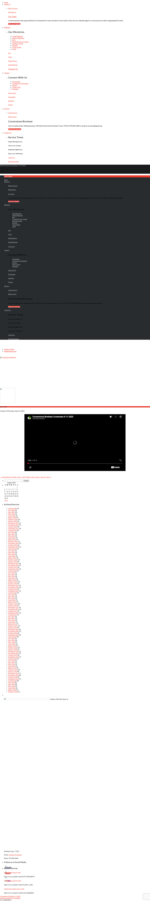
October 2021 (12, 611)
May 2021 (11, 620)
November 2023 (13, 565)
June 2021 (11, 618)
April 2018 (11, 688)
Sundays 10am (9, 349)
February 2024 (13, 560)
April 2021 (11, 622)
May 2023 (11, 576)
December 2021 (13, 607)
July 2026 (11, 510)
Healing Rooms (12, 61)
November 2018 (13, 675)
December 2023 (13, 563)
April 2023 (11, 578)
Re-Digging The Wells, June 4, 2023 (13, 477)
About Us (7, 4)
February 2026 (13, 519)
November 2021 (13, 609)
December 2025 (13, 523)
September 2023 (13, 569)
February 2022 (13, 604)
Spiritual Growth (17, 44)
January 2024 (12, 561)
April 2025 (11, 538)
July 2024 (11, 550)
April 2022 (11, 600)
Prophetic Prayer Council (20, 42)
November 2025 (13, 525)
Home (6, 2)
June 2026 (11, 512)
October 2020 (12, 633)
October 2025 (12, 527)
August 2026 (12, 508)
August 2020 (12, 637)
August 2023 (12, 571)
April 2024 (11, 556)
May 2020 (11, 642)
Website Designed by (10, 898)
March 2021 (12, 624)
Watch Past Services (14, 129)
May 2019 (11, 664)
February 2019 (13, 670)
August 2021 (12, 615)
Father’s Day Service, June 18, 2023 (39, 477)
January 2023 (12, 583)
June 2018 (11, 684)
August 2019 (12, 659)
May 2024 (11, 554)
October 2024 (12, 545)
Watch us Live (12, 117)
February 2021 (13, 626)
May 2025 (11, 536)
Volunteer (15, 89)
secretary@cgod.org (15, 855)
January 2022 (12, 605)
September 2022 (13, 591)
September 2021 (13, 613)
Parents (14, 85)
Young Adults (16, 47)
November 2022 (13, 587)
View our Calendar (14, 24)
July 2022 (11, 594)
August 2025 (12, 530)
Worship (15, 45)
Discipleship (16, 82)
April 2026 (11, 516)
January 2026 (12, 521)
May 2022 (11, 598)
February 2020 (13, 648)
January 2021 (12, 627)
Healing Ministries (18, 38)
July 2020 (11, 638)
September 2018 (13, 679)
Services (6, 109)
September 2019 (13, 657)
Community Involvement (20, 83)
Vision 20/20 (16, 87)
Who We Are (12, 12)
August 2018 (12, 681)
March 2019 (12, 668)
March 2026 (12, 517)
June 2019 (11, 662)
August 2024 (12, 549)
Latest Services (12, 113)
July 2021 (11, 616)
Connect (6, 73)
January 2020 (12, 649)
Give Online (8, 176)
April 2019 (11, 666)
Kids (13, 40)
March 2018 (12, 690)
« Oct (6, 500)
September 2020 (13, 635)
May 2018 (11, 686)
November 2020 (13, 631)
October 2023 (12, 567)
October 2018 (12, 677)
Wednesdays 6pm (10, 351)
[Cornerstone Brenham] (8, 357)
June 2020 (11, 640)
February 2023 (13, 582)
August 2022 (12, 593)
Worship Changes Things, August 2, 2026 (14, 888)
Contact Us (13, 69)
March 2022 (12, 602)
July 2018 (11, 682)
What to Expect (13, 8)
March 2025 (12, 539)
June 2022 (11, 596)
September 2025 (13, 528)
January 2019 (12, 671)
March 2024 (12, 558)
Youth (14, 49)
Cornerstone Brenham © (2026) (10, 896)
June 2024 (11, 552)
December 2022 (13, 585)
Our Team (12, 16)
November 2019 (13, 653)
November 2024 (13, 543)
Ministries (7, 27)
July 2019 (11, 660)
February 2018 (13, 692)
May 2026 (11, 514)
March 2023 (12, 580)
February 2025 (13, 541)
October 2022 (12, 589)
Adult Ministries (17, 36)
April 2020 (11, 644)
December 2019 (13, 651)
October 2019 (12, 655)
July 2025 (11, 532)
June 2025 (11, 534)
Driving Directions (13, 161)
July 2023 (11, 572)
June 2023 (11, 574)
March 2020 (12, 646)
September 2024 (13, 547)
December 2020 (13, 629)
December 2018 (13, 673)
